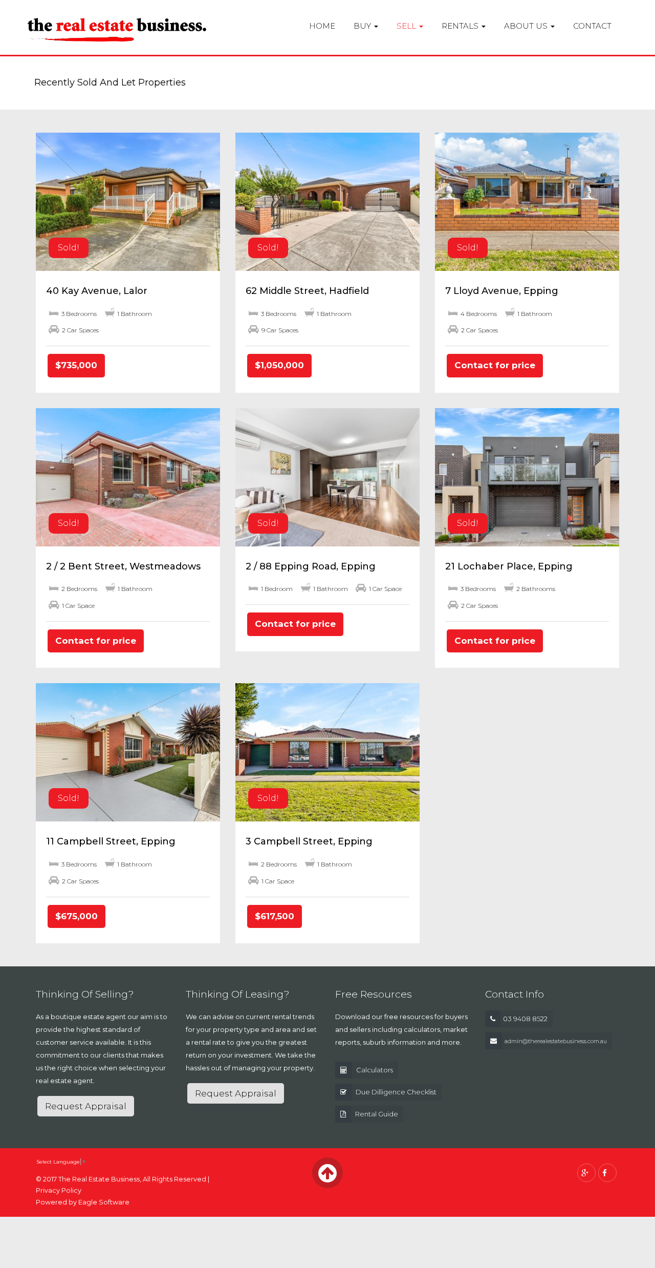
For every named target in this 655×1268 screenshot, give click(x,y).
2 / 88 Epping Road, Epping (311, 566)
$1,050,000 (279, 365)
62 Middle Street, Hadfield (307, 291)
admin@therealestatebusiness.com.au (556, 1041)
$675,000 (76, 916)
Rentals (461, 26)
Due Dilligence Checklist (396, 1092)
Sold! (68, 247)
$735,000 (76, 365)
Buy (363, 26)
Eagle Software (103, 1202)
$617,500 (274, 916)
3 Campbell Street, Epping (309, 841)
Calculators (374, 1070)
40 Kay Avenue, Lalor (96, 291)
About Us (527, 26)
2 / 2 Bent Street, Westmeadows (123, 566)
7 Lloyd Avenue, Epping (501, 291)
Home (322, 26)
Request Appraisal (85, 1106)
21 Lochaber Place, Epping (509, 566)
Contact (592, 26)
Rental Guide (376, 1114)
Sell (407, 26)
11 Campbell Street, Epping (111, 841)
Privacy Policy (58, 1190)
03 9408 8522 (525, 1019)
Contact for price (494, 365)
